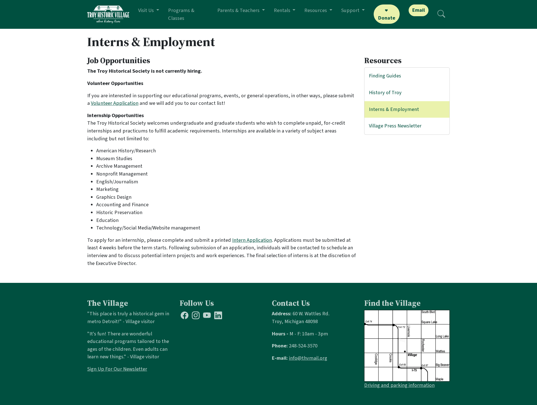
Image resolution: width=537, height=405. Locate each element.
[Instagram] (196, 316)
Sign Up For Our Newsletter (117, 369)
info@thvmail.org (308, 358)
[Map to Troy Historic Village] (407, 345)
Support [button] (351, 10)
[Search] (441, 14)
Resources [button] (316, 10)
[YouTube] (207, 316)
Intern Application (252, 240)
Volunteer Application (114, 103)
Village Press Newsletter (395, 125)
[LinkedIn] (218, 316)
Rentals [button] (282, 10)
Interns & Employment (394, 109)
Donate (386, 18)
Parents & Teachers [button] (239, 10)
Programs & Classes (181, 14)
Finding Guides (385, 75)
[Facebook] (185, 316)
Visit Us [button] (146, 10)
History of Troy (385, 92)
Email (418, 10)
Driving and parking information (399, 385)
